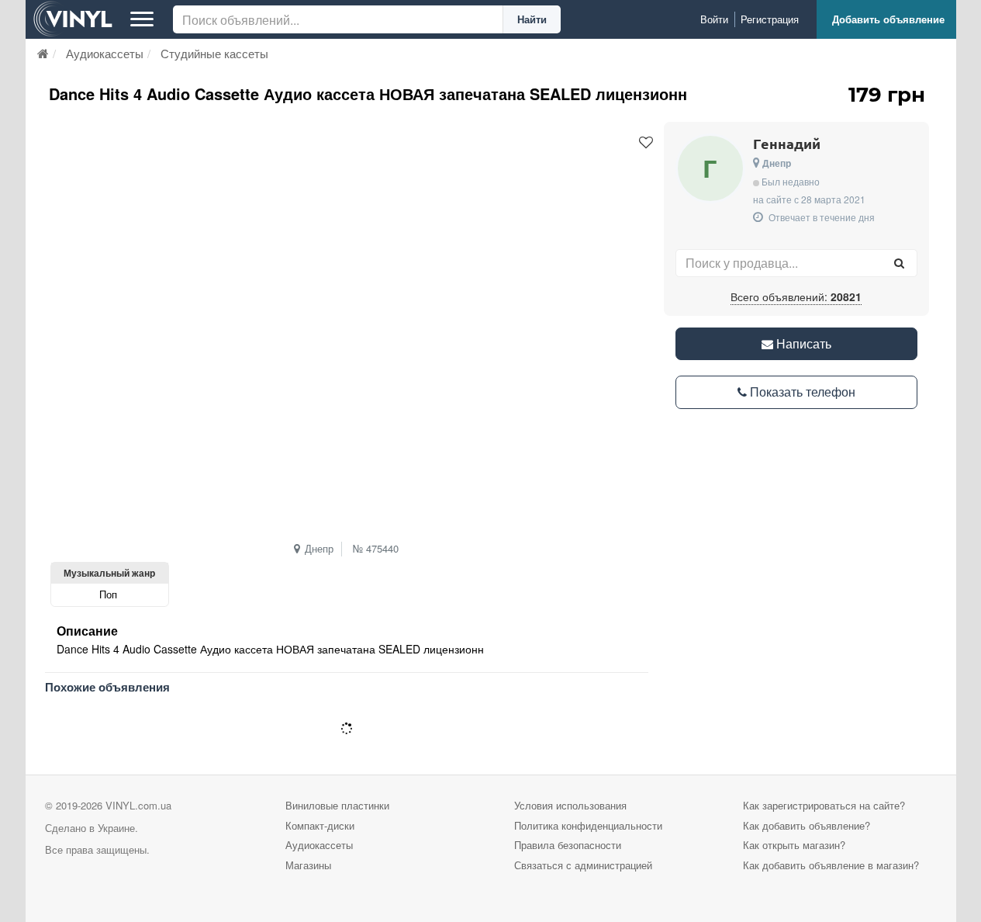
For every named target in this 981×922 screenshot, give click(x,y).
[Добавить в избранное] (646, 143)
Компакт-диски (319, 825)
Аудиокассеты (319, 844)
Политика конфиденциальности (588, 825)
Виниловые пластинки (337, 805)
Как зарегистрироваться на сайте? (824, 805)
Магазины (308, 865)
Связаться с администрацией (583, 865)
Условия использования (570, 805)
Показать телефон (801, 391)
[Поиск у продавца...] (900, 263)
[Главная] (43, 53)
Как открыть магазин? (794, 844)
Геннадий (786, 143)
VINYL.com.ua (138, 805)
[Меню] (142, 19)
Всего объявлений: (796, 296)
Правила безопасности (567, 844)
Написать (802, 343)
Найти (532, 19)
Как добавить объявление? (806, 825)
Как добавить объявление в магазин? (831, 865)
